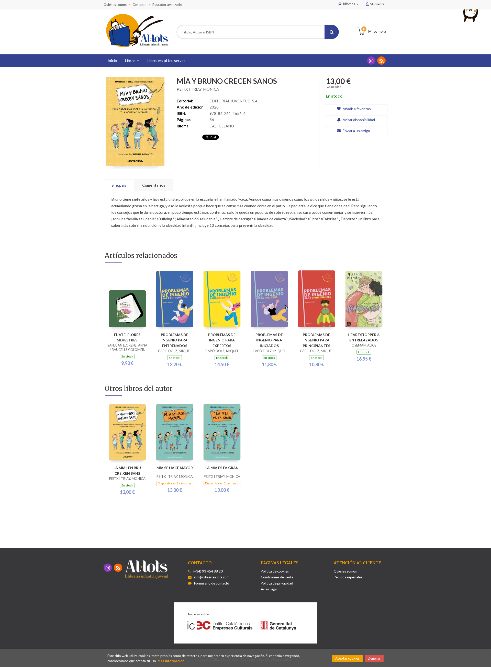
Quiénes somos (115, 5)
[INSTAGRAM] (371, 60)
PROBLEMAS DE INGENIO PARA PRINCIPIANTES (316, 340)
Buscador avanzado (167, 5)
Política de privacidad (277, 583)
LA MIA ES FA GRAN (222, 468)
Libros (130, 60)
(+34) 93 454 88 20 (208, 571)
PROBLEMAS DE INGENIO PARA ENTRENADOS (174, 340)
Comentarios (153, 185)
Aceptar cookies (347, 658)
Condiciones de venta (277, 577)
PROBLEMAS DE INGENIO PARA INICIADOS (269, 340)
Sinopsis (118, 185)
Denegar (374, 658)
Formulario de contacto (211, 583)
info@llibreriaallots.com (211, 577)
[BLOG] (381, 60)
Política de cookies (275, 571)
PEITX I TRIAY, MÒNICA (198, 89)
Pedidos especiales (348, 577)
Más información (171, 661)
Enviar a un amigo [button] (356, 130)
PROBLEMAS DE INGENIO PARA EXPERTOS (222, 340)
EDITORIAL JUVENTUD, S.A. (233, 101)
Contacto (139, 5)
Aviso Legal (269, 589)
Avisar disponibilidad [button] (358, 119)
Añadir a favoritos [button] (356, 108)
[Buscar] (332, 32)
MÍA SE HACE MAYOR (175, 468)
